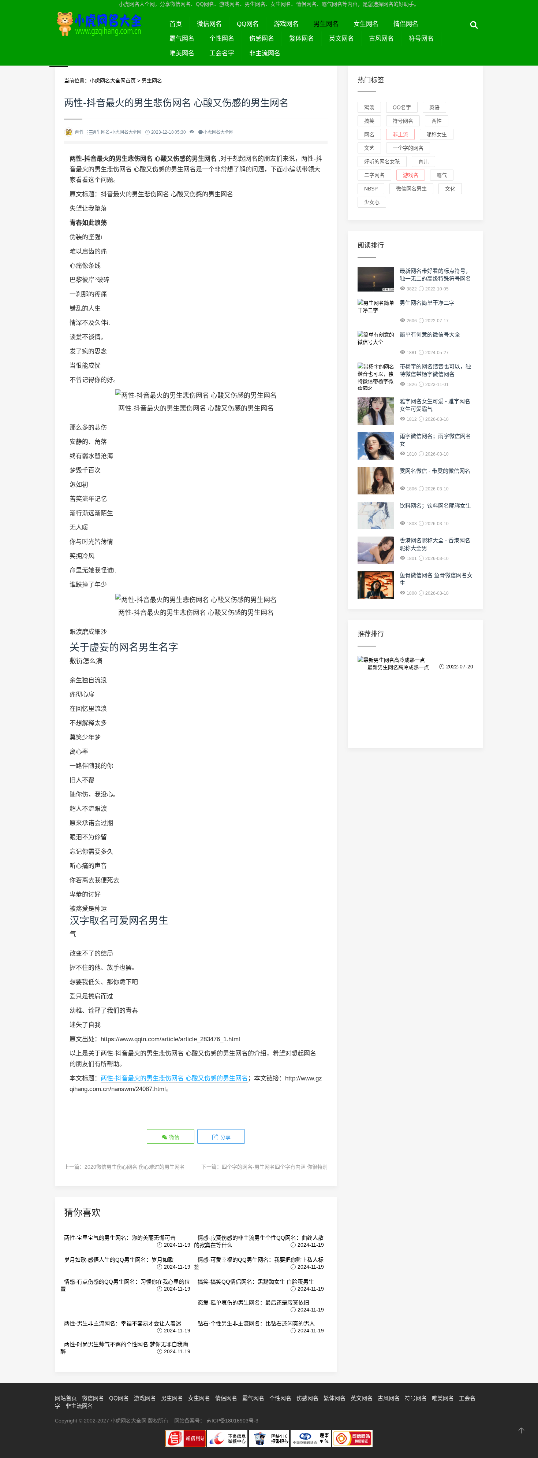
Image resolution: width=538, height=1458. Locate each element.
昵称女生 (436, 134)
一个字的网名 (408, 148)
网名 (369, 134)
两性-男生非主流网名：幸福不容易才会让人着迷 (122, 1323)
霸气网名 (181, 38)
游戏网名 (286, 24)
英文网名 (341, 38)
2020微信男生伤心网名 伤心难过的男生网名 (135, 1167)
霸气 (442, 175)
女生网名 (366, 24)
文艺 (369, 148)
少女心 (372, 202)
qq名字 (402, 107)
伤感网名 (261, 38)
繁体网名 (301, 38)
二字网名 (374, 175)
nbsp (371, 189)
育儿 (423, 161)
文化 (450, 189)
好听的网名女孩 (382, 161)
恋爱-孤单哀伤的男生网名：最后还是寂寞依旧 (253, 1302)
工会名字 (221, 53)
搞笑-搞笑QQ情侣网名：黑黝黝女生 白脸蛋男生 (256, 1282)
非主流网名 (264, 53)
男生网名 (326, 24)
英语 (434, 107)
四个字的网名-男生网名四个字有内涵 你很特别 (275, 1167)
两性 (436, 121)
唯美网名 (181, 53)
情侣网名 (405, 24)
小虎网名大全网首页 (113, 81)
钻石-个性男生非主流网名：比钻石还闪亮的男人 (256, 1323)
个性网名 (221, 38)
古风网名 (381, 38)
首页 (175, 24)
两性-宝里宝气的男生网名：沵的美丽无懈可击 (120, 1238)
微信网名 (209, 24)
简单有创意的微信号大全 (430, 334)
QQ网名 (248, 24)
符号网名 (421, 38)
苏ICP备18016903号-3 (232, 1421)
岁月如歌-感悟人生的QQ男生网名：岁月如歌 (118, 1260)
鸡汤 (369, 107)
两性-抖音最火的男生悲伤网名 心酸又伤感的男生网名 (174, 1078)
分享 (225, 1137)
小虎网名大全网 (108, 32)
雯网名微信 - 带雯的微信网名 (435, 471)
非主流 (400, 134)
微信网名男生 (411, 189)
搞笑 (369, 121)
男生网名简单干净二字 (427, 303)
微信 (173, 1137)
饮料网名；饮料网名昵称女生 (435, 505)
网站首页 (66, 1398)
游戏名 (410, 175)
